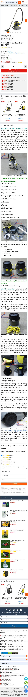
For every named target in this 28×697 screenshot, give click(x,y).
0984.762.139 (10, 87)
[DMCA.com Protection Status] (13, 653)
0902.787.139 (11, 77)
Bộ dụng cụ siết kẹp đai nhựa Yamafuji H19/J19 (17, 541)
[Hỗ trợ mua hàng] (26, 683)
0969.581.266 (10, 86)
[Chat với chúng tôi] (26, 691)
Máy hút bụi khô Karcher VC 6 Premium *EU (20, 116)
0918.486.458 (9, 80)
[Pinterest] (21, 610)
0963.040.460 (11, 84)
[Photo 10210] (14, 21)
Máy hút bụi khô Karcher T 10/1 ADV (7, 115)
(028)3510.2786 (5, 78)
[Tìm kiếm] (19, 2)
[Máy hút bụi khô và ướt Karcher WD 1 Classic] (21, 589)
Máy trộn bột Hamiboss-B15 (16, 530)
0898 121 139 (11, 684)
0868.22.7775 (10, 83)
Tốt (10, 459)
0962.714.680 (16, 80)
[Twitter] (17, 610)
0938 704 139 (8, 683)
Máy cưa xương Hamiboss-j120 (17, 560)
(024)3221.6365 (22, 80)
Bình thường (12, 462)
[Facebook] (7, 610)
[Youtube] (10, 610)
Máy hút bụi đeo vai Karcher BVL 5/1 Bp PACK (7, 598)
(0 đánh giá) (9, 47)
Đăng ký (14, 625)
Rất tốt (10, 457)
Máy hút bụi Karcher (19, 52)
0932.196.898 (18, 77)
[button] (27, 656)
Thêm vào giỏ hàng (14, 70)
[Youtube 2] (14, 610)
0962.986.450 (10, 81)
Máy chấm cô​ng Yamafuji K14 (17, 500)
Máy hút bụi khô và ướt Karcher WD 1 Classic (21, 598)
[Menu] (26, 2)
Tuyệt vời (11, 455)
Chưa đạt (11, 464)
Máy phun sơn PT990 (15, 550)
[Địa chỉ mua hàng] (26, 679)
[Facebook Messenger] (26, 687)
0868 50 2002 (11, 686)
